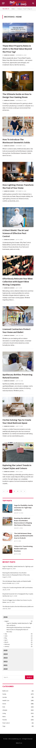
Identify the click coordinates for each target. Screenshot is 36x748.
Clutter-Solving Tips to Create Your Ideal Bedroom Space (16, 421)
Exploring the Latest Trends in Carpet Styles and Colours (16, 467)
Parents (4, 720)
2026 (6, 617)
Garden (4, 697)
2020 (6, 669)
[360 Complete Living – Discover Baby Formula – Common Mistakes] (18, 3)
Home (4, 704)
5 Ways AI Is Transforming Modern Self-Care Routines (23, 548)
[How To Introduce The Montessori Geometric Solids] (18, 126)
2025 (5, 650)
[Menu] (3, 3)
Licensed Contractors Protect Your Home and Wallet (16, 331)
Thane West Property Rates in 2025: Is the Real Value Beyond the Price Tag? (17, 48)
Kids (3, 707)
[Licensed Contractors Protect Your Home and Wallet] (18, 316)
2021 (5, 665)
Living (4, 713)
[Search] (33, 3)
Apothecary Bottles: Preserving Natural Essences (17, 376)
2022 (6, 661)
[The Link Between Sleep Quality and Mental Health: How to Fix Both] (7, 536)
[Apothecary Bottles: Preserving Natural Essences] (18, 361)
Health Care (5, 700)
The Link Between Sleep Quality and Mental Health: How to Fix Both (23, 535)
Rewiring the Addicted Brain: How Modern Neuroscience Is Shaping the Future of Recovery (23, 521)
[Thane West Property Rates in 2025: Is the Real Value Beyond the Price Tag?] (18, 33)
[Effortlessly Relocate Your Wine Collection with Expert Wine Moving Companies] (18, 265)
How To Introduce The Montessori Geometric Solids (16, 141)
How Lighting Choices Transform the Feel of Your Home (18, 186)
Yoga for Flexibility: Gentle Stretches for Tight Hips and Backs (23, 507)
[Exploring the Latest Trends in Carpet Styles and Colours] (18, 452)
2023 (6, 658)
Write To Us (19, 743)
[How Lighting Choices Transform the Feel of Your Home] (18, 172)
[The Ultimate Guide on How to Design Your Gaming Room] (18, 81)
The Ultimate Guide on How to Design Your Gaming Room (16, 96)
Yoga (3, 726)
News (4, 716)
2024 (6, 654)
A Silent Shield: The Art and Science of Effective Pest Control (15, 233)
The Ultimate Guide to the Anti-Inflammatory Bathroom (18, 606)
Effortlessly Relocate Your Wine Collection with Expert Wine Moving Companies (17, 281)
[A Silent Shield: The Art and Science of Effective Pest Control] (18, 217)
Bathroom (5, 691)
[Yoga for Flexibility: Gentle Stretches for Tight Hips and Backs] (7, 508)
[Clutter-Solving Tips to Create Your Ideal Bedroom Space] (18, 407)
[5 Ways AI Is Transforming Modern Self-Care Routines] (7, 549)
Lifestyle (4, 710)
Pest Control (6, 723)
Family (4, 694)
